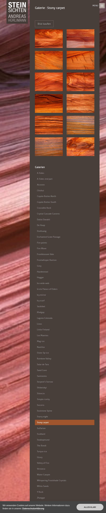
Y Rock (40, 492)
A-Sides (40, 173)
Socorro (40, 405)
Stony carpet (43, 422)
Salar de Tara (43, 364)
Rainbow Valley (44, 358)
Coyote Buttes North (46, 196)
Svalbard (41, 434)
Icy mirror (41, 295)
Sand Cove (42, 370)
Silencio (41, 393)
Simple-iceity (43, 399)
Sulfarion (41, 428)
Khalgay (40, 312)
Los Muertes (42, 335)
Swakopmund (43, 440)
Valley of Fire (43, 463)
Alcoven (41, 184)
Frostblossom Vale (45, 254)
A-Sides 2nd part (44, 179)
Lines (39, 324)
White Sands (43, 486)
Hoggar (40, 277)
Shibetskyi (42, 387)
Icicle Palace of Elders (47, 289)
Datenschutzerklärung (33, 508)
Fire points (42, 242)
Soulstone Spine (44, 411)
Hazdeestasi (42, 271)
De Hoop (41, 225)
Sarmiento (42, 376)
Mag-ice (40, 341)
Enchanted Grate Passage (48, 237)
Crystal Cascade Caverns (48, 213)
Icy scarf (41, 300)
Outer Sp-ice (43, 353)
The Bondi (41, 445)
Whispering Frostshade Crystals (51, 480)
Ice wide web (43, 283)
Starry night (42, 416)
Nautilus (41, 347)
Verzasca (41, 469)
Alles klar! (90, 507)
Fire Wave (41, 248)
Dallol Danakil (43, 219)
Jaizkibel (41, 306)
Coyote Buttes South (46, 202)
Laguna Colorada (44, 318)
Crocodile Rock (44, 208)
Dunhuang (41, 231)
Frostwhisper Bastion (46, 260)
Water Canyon (43, 474)
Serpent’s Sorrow (45, 382)
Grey (39, 266)
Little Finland (43, 329)
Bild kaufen (44, 23)
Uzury (39, 457)
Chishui (40, 190)
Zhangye (41, 498)
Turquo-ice (42, 451)
